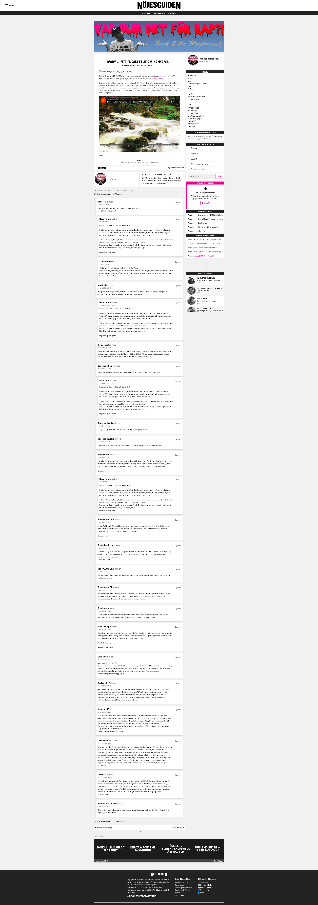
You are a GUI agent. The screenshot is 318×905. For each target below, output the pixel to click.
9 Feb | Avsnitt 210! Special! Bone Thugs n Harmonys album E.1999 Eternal (162, 181)
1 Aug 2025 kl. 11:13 (104, 426)
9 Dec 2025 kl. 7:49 (104, 590)
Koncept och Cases (182, 890)
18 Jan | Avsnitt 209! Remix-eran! (154, 183)
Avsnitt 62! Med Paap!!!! (204, 256)
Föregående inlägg (104, 827)
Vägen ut (194, 153)
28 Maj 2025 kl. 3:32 (104, 348)
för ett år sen (158, 78)
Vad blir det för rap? (131, 65)
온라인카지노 (106, 211)
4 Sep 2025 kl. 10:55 (104, 522)
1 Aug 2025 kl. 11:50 (104, 442)
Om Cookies (179, 895)
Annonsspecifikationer (183, 887)
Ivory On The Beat (152, 162)
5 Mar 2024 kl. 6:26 (104, 205)
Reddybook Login (104, 559)
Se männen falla (197, 169)
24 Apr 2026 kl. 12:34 (105, 777)
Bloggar (171, 13)
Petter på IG (192, 126)
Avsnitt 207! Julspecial (196, 231)
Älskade (194, 148)
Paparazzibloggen (206, 278)
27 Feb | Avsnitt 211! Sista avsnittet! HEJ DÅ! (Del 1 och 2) (162, 178)
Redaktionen (179, 892)
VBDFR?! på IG (193, 113)
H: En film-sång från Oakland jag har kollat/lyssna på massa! (219, 251)
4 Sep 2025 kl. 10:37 (104, 457)
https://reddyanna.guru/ (107, 252)
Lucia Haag (202, 298)
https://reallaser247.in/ (130, 700)
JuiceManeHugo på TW (196, 116)
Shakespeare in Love (199, 164)
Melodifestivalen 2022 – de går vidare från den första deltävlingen (210, 311)
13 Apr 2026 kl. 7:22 (104, 659)
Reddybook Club (103, 536)
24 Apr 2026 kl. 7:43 (104, 743)
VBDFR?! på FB (193, 108)
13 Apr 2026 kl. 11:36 (105, 686)
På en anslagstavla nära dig (206, 301)
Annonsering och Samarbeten (181, 883)
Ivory (143, 162)
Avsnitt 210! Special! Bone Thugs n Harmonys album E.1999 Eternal (206, 219)
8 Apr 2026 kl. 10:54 (104, 629)
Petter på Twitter (193, 124)
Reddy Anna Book (108, 596)
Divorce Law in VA (115, 351)
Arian (190, 243)
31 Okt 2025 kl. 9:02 (104, 572)
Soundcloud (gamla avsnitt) (197, 83)
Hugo (139, 162)
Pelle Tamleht (204, 308)
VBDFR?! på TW (194, 110)
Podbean (191, 89)
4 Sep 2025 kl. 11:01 (104, 548)
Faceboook (204, 890)
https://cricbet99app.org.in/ (114, 673)
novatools (138, 294)
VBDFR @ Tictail (194, 99)
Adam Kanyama (126, 162)
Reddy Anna (116, 614)
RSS (189, 86)
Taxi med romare (203, 290)
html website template (152, 372)
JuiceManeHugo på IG (195, 118)
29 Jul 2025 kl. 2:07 (104, 369)
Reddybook (101, 471)
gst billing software (108, 429)
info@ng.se (208, 887)
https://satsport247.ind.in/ (114, 731)
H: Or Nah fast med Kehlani (206, 247)
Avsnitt (134, 162)
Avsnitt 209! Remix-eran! (197, 223)
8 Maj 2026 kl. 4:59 (104, 806)
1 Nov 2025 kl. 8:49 (105, 264)
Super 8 (194, 159)
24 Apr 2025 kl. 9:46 (104, 288)
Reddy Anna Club (145, 575)
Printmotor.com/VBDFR (196, 96)
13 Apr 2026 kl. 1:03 (104, 712)
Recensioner (159, 13)
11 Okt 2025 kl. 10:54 (106, 222)
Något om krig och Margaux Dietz (208, 280)
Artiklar (146, 13)
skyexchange (108, 647)
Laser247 (105, 794)
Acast (189, 81)
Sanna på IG (192, 121)
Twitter (202, 892)
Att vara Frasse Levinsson (209, 288)
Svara (179, 202)
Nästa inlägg (177, 827)
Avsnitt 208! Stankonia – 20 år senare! (203, 227)
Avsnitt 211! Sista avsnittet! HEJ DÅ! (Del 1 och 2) (206, 215)
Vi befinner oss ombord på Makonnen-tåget (212, 243)
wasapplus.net (193, 239)
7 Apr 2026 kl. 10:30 (104, 611)
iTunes (190, 78)
